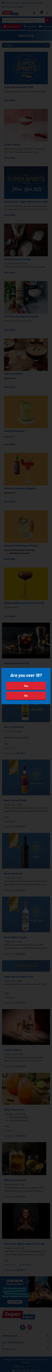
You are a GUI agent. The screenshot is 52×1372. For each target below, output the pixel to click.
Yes (26, 685)
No (26, 695)
